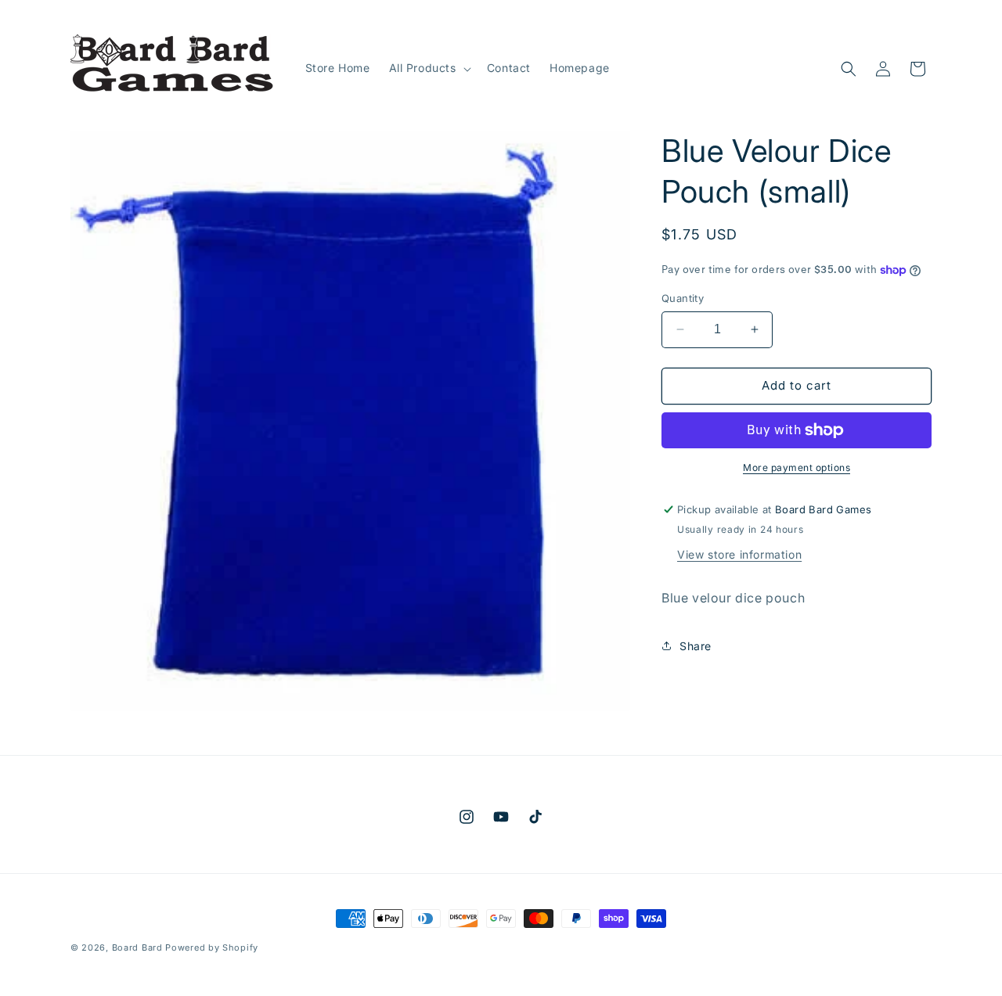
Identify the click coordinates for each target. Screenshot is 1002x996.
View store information (739, 554)
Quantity (682, 298)
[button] (429, 68)
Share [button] (695, 646)
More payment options (796, 467)
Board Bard (137, 947)
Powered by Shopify (211, 947)
